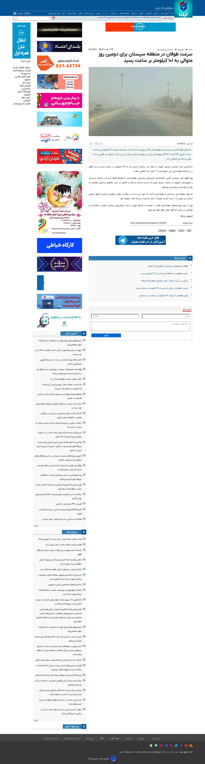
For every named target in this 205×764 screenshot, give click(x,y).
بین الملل (114, 13)
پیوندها (90, 738)
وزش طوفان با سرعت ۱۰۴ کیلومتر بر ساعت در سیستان (163, 295)
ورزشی (98, 13)
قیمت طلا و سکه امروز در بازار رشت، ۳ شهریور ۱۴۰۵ (60, 539)
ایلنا (172, 13)
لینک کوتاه (188, 223)
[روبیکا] (150, 746)
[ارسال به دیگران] (100, 143)
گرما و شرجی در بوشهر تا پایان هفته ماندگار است (61, 569)
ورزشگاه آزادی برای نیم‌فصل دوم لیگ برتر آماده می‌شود (58, 675)
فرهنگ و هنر (124, 13)
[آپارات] (160, 746)
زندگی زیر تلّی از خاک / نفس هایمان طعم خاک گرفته (164, 280)
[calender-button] (53, 18)
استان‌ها (106, 13)
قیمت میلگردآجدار (21, 70)
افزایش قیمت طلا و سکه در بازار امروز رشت (63, 544)
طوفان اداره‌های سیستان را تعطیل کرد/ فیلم (168, 266)
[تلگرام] (165, 746)
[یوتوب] (185, 746)
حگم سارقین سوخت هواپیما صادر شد (66, 379)
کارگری (141, 13)
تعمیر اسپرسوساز (21, 103)
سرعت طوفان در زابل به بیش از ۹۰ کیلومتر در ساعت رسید (162, 288)
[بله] (155, 746)
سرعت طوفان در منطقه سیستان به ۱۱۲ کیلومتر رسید (164, 273)
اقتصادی (148, 13)
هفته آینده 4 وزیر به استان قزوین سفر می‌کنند (62, 519)
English (27, 13)
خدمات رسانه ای (51, 738)
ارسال (106, 335)
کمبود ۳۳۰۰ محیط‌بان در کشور (69, 504)
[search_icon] (16, 19)
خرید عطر (25, 97)
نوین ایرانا (25, 60)
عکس (80, 13)
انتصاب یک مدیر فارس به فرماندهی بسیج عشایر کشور (58, 660)
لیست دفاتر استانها (71, 738)
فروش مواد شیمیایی (24, 87)
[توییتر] (175, 746)
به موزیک (25, 73)
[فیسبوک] (180, 746)
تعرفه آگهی (115, 738)
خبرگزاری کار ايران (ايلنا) (170, 752)
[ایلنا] (183, 9)
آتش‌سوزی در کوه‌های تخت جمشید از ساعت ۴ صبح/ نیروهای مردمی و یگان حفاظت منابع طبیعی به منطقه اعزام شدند (59, 650)
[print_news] (91, 143)
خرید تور (26, 82)
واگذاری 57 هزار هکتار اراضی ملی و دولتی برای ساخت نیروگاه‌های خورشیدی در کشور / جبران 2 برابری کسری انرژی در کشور (59, 446)
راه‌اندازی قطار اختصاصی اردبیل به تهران (65, 584)
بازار (63, 13)
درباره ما (141, 738)
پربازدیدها (72, 532)
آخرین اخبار (165, 13)
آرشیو (36, 525)
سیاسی (156, 13)
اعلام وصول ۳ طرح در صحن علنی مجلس (145, 18)
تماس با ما (156, 738)
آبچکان (26, 100)
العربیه (20, 13)
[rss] (190, 746)
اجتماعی (134, 13)
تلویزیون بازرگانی (54, 13)
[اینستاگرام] (170, 746)
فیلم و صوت (71, 13)
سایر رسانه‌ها (89, 13)
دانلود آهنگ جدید (21, 67)
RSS (101, 738)
